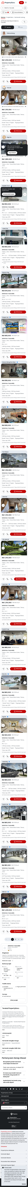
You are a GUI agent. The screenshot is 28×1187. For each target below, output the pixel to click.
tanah (10, 1016)
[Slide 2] (11, 53)
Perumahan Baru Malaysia (8, 1161)
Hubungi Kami (5, 1096)
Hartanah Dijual (5, 1154)
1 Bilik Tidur (9, 1050)
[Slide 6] (16, 53)
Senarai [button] (9, 27)
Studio (4, 1050)
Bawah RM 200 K (6, 1043)
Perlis (3, 1035)
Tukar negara (5, 1100)
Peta (21, 27)
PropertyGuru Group (7, 1093)
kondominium (12, 1015)
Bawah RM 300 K (16, 1043)
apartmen (18, 1015)
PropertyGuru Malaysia (7, 1150)
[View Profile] (14, 33)
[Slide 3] (12, 53)
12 (15, 939)
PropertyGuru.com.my (6, 1131)
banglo (4, 1016)
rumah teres (5, 1015)
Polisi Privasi (10, 1174)
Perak (7, 1035)
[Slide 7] (17, 53)
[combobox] (13, 8)
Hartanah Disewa (6, 1158)
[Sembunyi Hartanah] (21, 38)
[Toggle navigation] (25, 2)
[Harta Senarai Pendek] (24, 38)
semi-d (23, 1015)
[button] (3, 17)
